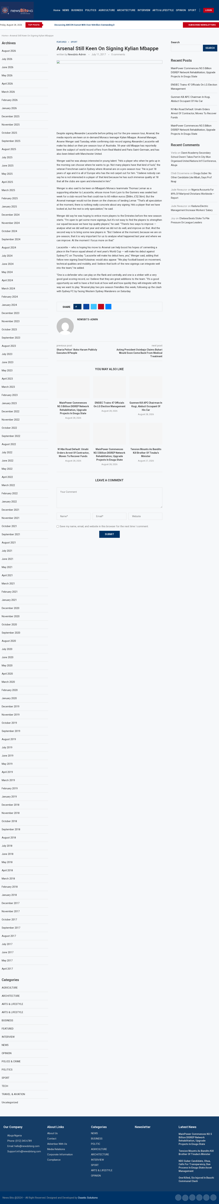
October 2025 (9, 132)
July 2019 (7, 747)
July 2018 (7, 845)
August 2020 (9, 640)
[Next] (51, 25)
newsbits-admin (77, 54)
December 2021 (10, 509)
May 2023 (7, 370)
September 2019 (11, 731)
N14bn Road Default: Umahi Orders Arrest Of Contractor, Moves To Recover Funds (73, 453)
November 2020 (11, 616)
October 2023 (9, 329)
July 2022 (7, 452)
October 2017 (9, 919)
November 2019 (11, 714)
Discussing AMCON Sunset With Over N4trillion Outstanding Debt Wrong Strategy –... (95, 25)
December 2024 (10, 214)
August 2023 (9, 345)
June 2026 (7, 67)
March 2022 (8, 485)
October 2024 (9, 231)
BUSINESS (77, 10)
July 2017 (7, 944)
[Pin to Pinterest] (101, 306)
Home (56, 10)
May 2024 (7, 272)
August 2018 (9, 837)
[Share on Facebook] (86, 306)
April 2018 (7, 870)
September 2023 (11, 337)
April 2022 (7, 477)
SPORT (192, 10)
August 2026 (9, 50)
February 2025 (10, 198)
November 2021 (11, 518)
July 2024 (7, 255)
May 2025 (7, 173)
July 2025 (7, 157)
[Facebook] (172, 25)
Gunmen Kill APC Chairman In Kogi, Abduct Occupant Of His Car (146, 406)
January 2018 (9, 895)
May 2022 (7, 468)
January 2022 (9, 501)
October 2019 (9, 722)
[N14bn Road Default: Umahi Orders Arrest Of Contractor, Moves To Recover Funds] (73, 434)
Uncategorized (10, 1102)
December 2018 (10, 804)
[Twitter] (176, 25)
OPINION (181, 10)
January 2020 (9, 698)
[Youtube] (180, 25)
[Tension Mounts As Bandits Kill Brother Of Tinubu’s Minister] (145, 434)
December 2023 (10, 313)
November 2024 (11, 223)
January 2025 (9, 206)
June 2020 (7, 657)
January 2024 (9, 304)
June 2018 (7, 854)
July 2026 (7, 59)
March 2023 (8, 386)
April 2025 (7, 182)
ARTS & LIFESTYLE (163, 10)
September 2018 (11, 829)
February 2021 (10, 591)
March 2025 (8, 190)
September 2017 (11, 927)
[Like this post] (78, 306)
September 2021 (11, 534)
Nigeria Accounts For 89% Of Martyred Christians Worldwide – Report (192, 193)
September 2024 (11, 239)
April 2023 (7, 378)
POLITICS (90, 10)
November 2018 (11, 813)
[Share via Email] (108, 306)
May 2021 (7, 567)
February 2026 (10, 100)
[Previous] (47, 25)
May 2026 (7, 75)
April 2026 (7, 83)
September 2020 (11, 632)
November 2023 (11, 321)
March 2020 (8, 681)
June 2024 (7, 263)
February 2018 (10, 886)
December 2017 (10, 903)
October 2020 (9, 624)
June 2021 (7, 559)
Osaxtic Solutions (88, 1197)
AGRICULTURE (107, 10)
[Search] (217, 10)
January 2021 (9, 599)
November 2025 (11, 124)
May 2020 (7, 665)
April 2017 (7, 968)
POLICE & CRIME (11, 1061)
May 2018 (7, 862)
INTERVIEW (144, 10)
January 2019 (9, 796)
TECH (5, 1086)
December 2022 (10, 411)
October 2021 (9, 526)
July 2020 (7, 649)
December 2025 (10, 116)
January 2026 (9, 108)
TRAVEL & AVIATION (13, 1094)
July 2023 (7, 354)
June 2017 (7, 952)
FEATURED (8, 1028)
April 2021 (7, 575)
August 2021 (9, 542)
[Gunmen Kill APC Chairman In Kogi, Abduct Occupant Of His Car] (145, 387)
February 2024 (10, 296)
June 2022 (7, 460)
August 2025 (9, 149)
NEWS (65, 10)
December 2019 (10, 706)
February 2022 (10, 493)
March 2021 (8, 583)
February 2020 (10, 690)
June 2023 (7, 362)
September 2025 (11, 141)
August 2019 (9, 739)
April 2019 (7, 772)
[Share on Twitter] (94, 306)
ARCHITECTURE (126, 10)
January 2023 (9, 403)
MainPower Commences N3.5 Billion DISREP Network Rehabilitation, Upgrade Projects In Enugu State (193, 72)
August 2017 (9, 935)
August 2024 (9, 247)
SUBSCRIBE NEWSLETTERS (202, 25)
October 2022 (9, 427)
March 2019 (8, 780)
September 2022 (11, 436)
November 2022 (11, 419)
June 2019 (7, 755)
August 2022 (9, 444)
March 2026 (8, 91)
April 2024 (7, 280)
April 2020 (7, 673)
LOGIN (208, 10)
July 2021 (7, 550)
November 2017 (11, 911)
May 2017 (7, 960)
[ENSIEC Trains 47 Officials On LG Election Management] (109, 387)
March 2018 (8, 878)
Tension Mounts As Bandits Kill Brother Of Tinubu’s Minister (145, 453)
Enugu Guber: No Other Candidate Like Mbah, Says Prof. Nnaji (191, 177)
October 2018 (9, 821)
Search (175, 42)
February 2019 (10, 788)
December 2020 (10, 608)
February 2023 (10, 395)
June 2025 (7, 165)
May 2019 (7, 763)
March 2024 (8, 288)
